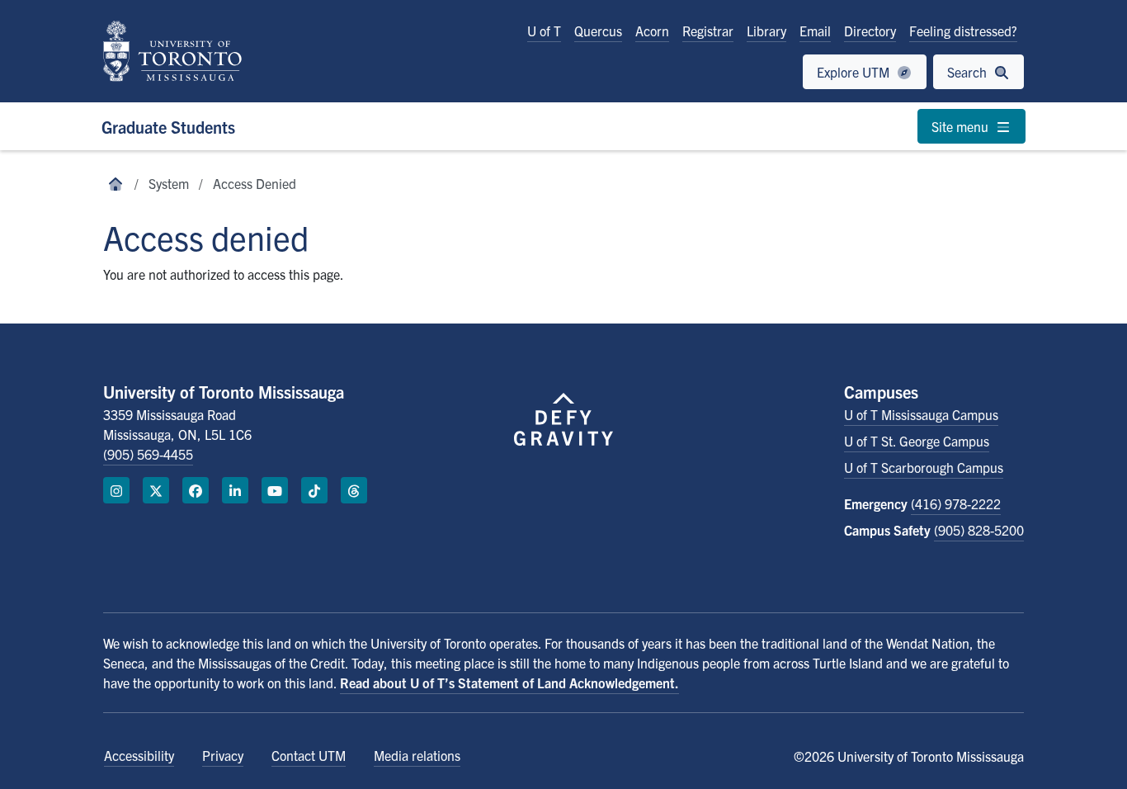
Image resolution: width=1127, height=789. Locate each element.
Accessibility (139, 755)
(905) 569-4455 (148, 454)
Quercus (598, 30)
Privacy (222, 755)
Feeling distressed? (963, 30)
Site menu (961, 126)
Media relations (417, 755)
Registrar (707, 30)
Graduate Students (168, 126)
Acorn (652, 30)
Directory (870, 30)
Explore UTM (855, 72)
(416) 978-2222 (956, 503)
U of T (544, 30)
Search (968, 72)
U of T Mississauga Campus (921, 414)
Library (766, 30)
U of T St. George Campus (916, 440)
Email (815, 30)
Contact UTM (308, 755)
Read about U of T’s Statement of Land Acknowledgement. (509, 682)
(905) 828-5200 (979, 530)
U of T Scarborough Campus (923, 467)
